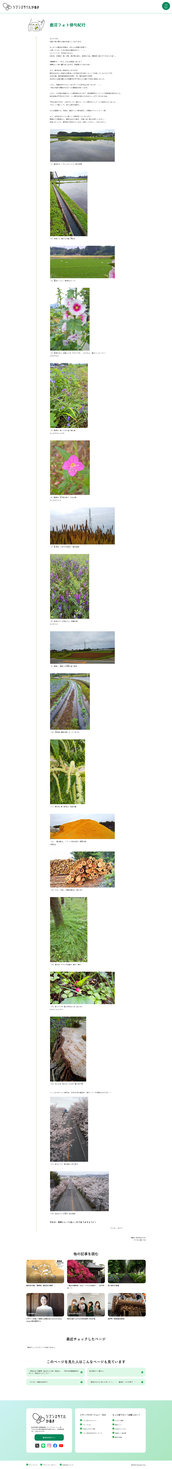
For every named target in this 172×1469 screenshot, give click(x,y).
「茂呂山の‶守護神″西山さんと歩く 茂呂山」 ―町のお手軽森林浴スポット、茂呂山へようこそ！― (54, 1372)
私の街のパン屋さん (96, 1371)
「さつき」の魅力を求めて (38, 1382)
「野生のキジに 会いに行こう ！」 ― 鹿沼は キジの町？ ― (112, 1382)
